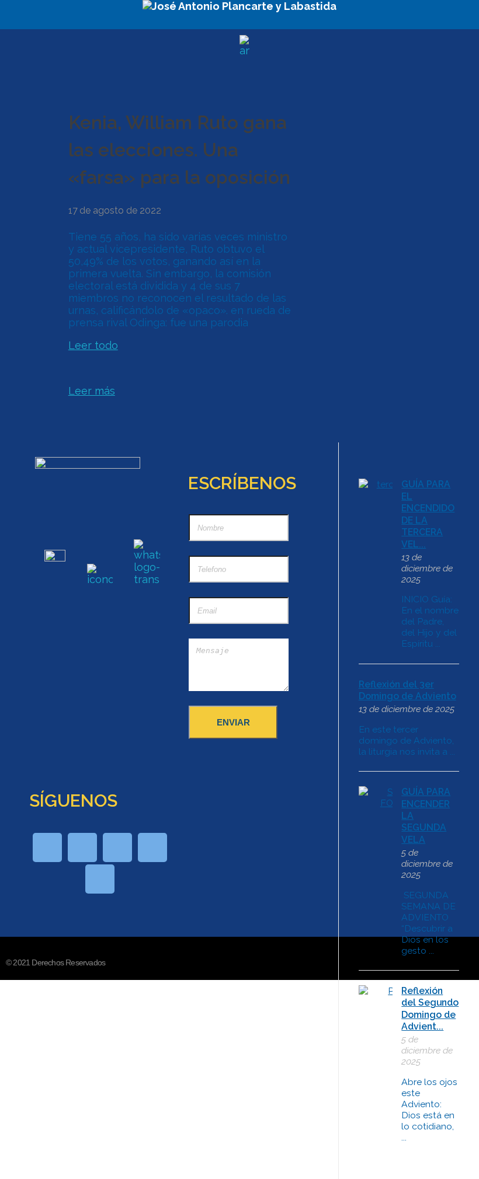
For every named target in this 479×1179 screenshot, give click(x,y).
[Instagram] (99, 879)
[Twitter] (152, 847)
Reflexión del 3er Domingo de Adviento (407, 690)
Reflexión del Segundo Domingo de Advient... (430, 1008)
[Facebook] (82, 847)
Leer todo (93, 345)
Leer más (91, 391)
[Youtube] (117, 847)
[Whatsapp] (47, 847)
